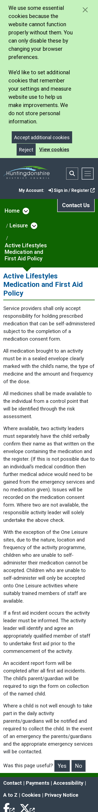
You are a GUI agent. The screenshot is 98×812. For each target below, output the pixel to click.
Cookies (31, 795)
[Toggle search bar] (72, 174)
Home (12, 210)
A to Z (10, 795)
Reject (26, 150)
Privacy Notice (61, 795)
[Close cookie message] (85, 9)
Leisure (19, 225)
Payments (37, 783)
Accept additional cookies (42, 137)
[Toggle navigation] (88, 174)
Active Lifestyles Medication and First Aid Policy (26, 252)
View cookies (54, 149)
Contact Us (76, 205)
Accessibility (68, 783)
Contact (12, 783)
